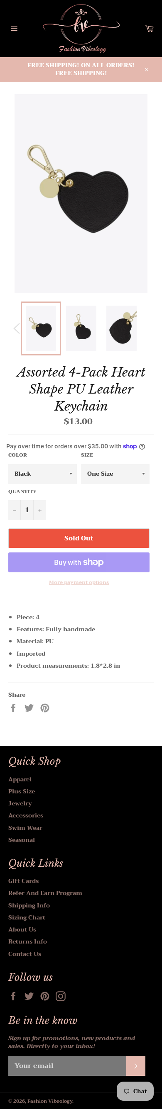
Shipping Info (29, 905)
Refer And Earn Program (45, 893)
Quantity (22, 491)
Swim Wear (25, 828)
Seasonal (21, 840)
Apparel (20, 779)
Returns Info (27, 941)
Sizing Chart (26, 917)
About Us (22, 929)
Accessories (25, 815)
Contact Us (24, 954)
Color (17, 455)
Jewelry (20, 803)
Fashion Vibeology (49, 1101)
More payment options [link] (79, 582)
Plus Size (21, 791)
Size (87, 455)
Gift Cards (23, 881)
